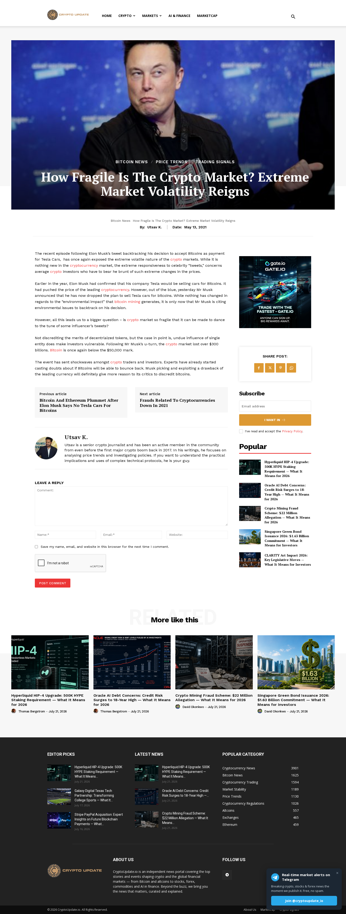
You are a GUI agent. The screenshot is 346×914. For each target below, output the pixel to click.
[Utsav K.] (46, 448)
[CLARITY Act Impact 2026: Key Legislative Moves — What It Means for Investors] (250, 559)
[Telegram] (227, 875)
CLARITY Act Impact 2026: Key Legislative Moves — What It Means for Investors (288, 560)
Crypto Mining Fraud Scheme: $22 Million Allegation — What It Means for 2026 (287, 515)
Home (107, 15)
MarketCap (207, 15)
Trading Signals (215, 162)
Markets (150, 15)
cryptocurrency (84, 265)
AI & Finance (179, 15)
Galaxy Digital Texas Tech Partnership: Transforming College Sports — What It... (94, 795)
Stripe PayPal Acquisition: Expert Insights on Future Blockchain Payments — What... (99, 819)
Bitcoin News (132, 162)
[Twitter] (269, 368)
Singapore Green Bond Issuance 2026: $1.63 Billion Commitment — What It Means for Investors (287, 538)
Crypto (125, 15)
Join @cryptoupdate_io (304, 900)
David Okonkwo (193, 707)
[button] (293, 17)
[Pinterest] (280, 368)
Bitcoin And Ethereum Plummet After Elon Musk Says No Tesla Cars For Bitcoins (79, 405)
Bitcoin (56, 350)
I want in (272, 420)
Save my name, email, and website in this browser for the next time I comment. (105, 546)
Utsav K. (154, 227)
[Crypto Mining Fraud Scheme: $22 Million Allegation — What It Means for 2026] (250, 513)
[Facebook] (259, 368)
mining (134, 301)
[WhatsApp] (291, 368)
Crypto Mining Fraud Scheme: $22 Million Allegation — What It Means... (185, 818)
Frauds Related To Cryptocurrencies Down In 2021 (177, 403)
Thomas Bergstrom (31, 711)
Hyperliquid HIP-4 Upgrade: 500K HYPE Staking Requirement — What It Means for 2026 (287, 469)
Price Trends (171, 162)
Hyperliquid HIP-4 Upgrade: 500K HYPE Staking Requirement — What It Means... (98, 771)
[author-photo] (14, 711)
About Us (250, 910)
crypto (176, 259)
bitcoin (120, 301)
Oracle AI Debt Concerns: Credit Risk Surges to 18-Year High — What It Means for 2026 (287, 492)
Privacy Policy (292, 431)
